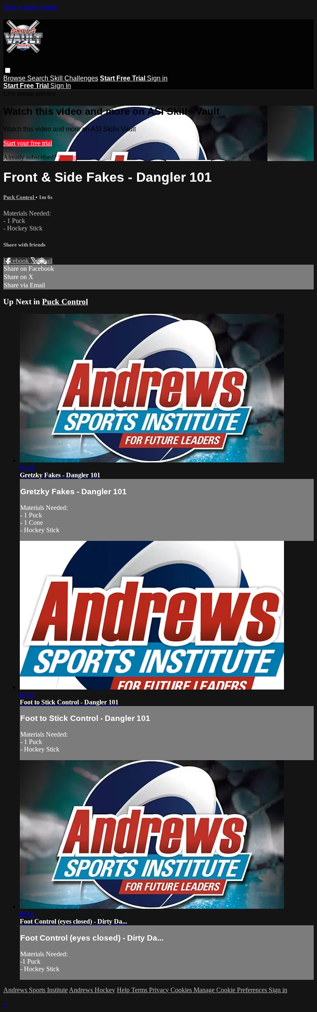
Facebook (17, 260)
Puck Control (19, 197)
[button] (7, 70)
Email (44, 260)
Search (38, 78)
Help (124, 989)
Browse (15, 78)
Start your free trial (27, 143)
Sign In (60, 85)
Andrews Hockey (92, 989)
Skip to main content (30, 6)
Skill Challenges (74, 78)
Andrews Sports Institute (35, 989)
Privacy (159, 989)
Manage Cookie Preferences (231, 989)
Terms (140, 989)
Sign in (157, 78)
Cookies (182, 989)
